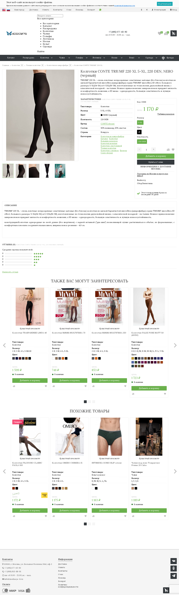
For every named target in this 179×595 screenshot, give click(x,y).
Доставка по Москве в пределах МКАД (152, 175)
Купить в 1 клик (156, 162)
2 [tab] (89, 401)
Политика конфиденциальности (68, 586)
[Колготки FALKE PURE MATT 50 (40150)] (149, 307)
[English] (4, 10)
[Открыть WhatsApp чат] (100, 10)
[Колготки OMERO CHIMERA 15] (70, 437)
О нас (68, 10)
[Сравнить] (168, 150)
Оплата (45, 10)
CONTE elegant (108, 124)
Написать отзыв (10, 272)
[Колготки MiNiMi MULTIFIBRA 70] (70, 307)
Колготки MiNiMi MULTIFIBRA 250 (109, 333)
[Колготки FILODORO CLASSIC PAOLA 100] (30, 437)
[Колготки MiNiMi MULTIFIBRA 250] (109, 307)
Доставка (33, 10)
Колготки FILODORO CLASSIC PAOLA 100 (27, 464)
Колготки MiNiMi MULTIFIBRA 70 (68, 333)
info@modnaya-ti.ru (13, 579)
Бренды (123, 151)
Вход (174, 10)
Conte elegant (107, 153)
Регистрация (160, 10)
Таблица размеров (165, 114)
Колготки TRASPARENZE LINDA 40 (29, 333)
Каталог (104, 139)
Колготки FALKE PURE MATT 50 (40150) (147, 334)
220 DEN (142, 141)
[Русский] (8, 10)
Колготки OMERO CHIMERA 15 (67, 463)
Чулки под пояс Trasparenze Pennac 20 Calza (145, 464)
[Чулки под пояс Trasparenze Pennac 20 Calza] (149, 437)
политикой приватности (124, 5)
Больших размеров (109, 141)
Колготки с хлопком (110, 151)
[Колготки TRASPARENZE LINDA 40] (30, 307)
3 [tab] (93, 401)
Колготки (113, 139)
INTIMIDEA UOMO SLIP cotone (107, 463)
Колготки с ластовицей (111, 146)
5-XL (140, 122)
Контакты (57, 10)
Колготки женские (109, 143)
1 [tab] (85, 401)
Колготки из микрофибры (112, 136)
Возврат (91, 10)
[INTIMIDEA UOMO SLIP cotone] (109, 437)
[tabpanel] (30, 339)
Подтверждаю (164, 4)
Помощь (79, 10)
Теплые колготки (108, 148)
